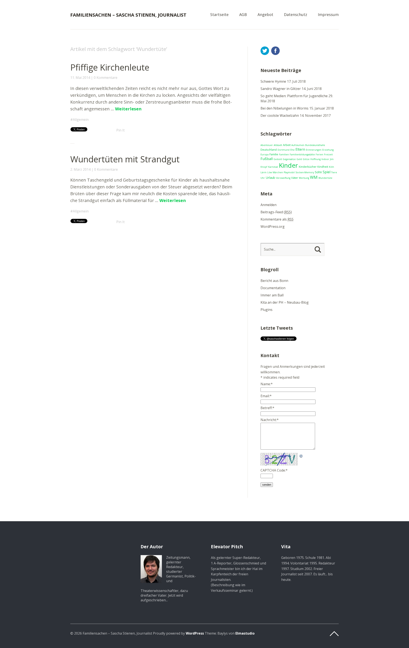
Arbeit (287, 145)
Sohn (318, 172)
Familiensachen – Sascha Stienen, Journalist (128, 15)
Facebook (275, 50)
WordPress (195, 633)
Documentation (273, 288)
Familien (284, 154)
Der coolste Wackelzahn (280, 115)
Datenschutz (295, 15)
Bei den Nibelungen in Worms (284, 108)
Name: (267, 384)
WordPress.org (273, 226)
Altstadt (278, 145)
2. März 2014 (80, 169)
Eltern (300, 149)
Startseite (219, 15)
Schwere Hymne (273, 81)
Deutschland (269, 150)
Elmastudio (245, 633)
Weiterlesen (128, 109)
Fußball (267, 158)
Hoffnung (315, 159)
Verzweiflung (283, 177)
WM (314, 177)
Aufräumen (297, 145)
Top (334, 633)
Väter (294, 178)
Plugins (266, 309)
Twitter (265, 50)
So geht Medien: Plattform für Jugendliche (294, 96)
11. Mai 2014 (80, 77)
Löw (269, 172)
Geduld (278, 159)
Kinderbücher (308, 167)
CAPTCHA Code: (274, 470)
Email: (266, 396)
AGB (243, 15)
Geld (299, 159)
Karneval (273, 166)
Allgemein (81, 119)
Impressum (328, 15)
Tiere (334, 172)
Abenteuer (267, 145)
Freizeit (328, 154)
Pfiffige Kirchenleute (109, 67)
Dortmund (283, 149)
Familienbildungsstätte (302, 154)
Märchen (278, 172)
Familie (273, 154)
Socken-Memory (304, 172)
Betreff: (267, 408)
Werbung (304, 177)
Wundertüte (325, 177)
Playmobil (289, 172)
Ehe (292, 149)
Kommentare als (277, 219)
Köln (331, 166)
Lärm (263, 172)
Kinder (288, 165)
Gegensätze (289, 159)
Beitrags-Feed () (276, 212)
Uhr (263, 177)
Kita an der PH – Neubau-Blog (285, 302)
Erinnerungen (313, 149)
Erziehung (328, 149)
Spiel (326, 172)
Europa (265, 154)
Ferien (319, 154)
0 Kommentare (105, 77)
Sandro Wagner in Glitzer (281, 88)
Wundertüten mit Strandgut (125, 159)
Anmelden (269, 204)
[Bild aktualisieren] (301, 455)
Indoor (325, 159)
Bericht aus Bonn (274, 280)
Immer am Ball (272, 295)
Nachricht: (270, 419)
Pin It (120, 130)
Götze (306, 159)
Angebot (265, 15)
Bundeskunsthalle (315, 145)
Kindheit (322, 167)
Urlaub (270, 177)
